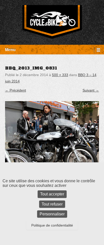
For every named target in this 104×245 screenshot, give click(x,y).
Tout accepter (52, 194)
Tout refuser (52, 204)
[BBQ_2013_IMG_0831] (52, 132)
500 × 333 (60, 75)
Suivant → (91, 90)
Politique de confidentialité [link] (52, 225)
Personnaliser (52, 214)
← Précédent (15, 90)
